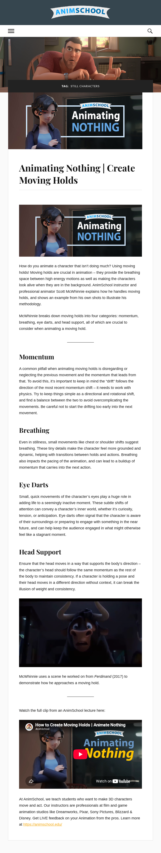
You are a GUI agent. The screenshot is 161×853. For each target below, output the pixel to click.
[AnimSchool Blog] (80, 12)
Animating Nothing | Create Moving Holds (77, 174)
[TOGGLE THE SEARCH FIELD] (150, 31)
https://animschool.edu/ (42, 824)
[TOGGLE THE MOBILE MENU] (11, 31)
